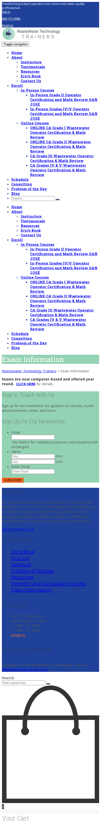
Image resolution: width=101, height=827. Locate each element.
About (17, 57)
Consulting (21, 184)
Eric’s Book (31, 76)
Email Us (7, 25)
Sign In (6, 12)
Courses (20, 558)
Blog (15, 193)
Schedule (20, 179)
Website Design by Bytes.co (25, 669)
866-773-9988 (11, 19)
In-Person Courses (37, 90)
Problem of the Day (29, 188)
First (59, 456)
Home (16, 52)
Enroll (17, 85)
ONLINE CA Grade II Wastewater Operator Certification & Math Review (60, 146)
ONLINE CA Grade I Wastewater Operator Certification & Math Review (59, 132)
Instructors (31, 62)
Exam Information (31, 590)
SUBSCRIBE (13, 480)
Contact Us (31, 80)
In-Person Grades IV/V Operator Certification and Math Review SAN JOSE (63, 114)
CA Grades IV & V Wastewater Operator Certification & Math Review (58, 170)
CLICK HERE (25, 383)
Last (59, 461)
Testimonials (33, 66)
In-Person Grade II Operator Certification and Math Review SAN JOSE (63, 99)
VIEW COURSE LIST (18, 529)
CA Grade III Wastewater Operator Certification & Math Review (62, 158)
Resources (30, 71)
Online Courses (35, 123)
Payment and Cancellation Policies (48, 583)
